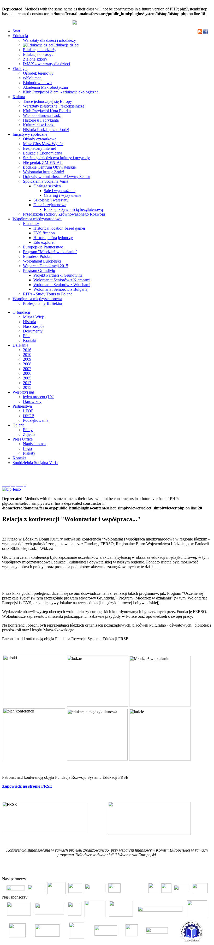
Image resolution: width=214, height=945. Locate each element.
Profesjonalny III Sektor (42, 303)
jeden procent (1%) (38, 397)
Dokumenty (33, 331)
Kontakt (29, 340)
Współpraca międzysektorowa (37, 298)
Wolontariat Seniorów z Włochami (61, 284)
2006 (27, 373)
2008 (27, 364)
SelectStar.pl (197, 870)
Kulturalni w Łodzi (39, 125)
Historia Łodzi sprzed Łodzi (46, 129)
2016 (27, 350)
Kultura (19, 96)
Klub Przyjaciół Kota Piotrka (47, 111)
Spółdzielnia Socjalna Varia (45, 181)
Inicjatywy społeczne (30, 134)
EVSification (44, 233)
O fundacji (21, 312)
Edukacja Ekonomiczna (42, 153)
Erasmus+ (31, 223)
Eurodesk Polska (37, 256)
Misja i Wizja (34, 317)
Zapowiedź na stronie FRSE (27, 786)
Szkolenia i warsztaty (50, 200)
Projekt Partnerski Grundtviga (57, 275)
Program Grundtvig (39, 270)
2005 (27, 378)
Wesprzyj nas (23, 392)
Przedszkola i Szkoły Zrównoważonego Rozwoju (64, 214)
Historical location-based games (59, 228)
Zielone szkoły (35, 59)
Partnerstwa (22, 406)
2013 (27, 383)
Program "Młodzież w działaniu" (50, 251)
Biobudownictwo (37, 82)
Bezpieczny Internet (39, 148)
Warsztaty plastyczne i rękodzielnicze (53, 106)
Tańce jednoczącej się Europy (47, 101)
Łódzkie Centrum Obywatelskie (49, 167)
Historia (29, 321)
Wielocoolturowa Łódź (42, 115)
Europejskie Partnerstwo (43, 247)
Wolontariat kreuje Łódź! (43, 172)
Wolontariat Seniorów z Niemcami (61, 280)
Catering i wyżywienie (62, 195)
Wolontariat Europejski (42, 261)
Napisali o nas (34, 444)
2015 (27, 387)
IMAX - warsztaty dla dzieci (46, 64)
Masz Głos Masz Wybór (43, 143)
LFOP (28, 411)
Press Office (23, 439)
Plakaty (29, 453)
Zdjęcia (29, 434)
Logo (27, 448)
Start (16, 31)
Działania (20, 345)
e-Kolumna (32, 78)
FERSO (183, 870)
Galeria (19, 425)
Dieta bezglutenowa (49, 205)
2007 (27, 368)
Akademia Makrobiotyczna (45, 87)
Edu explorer (44, 242)
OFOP (28, 415)
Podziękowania (35, 420)
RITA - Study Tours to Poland (48, 294)
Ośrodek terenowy (38, 73)
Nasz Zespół (33, 326)
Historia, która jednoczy (53, 237)
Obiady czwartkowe (39, 139)
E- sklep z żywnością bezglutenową (73, 209)
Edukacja (20, 35)
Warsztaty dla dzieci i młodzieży (49, 40)
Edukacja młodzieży (39, 49)
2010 (27, 354)
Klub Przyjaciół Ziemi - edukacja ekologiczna (60, 92)
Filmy (28, 429)
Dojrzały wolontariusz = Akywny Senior (56, 176)
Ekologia (20, 68)
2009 (27, 359)
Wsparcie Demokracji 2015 (45, 266)
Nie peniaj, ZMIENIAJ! (43, 162)
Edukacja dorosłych (39, 54)
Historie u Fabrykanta (41, 120)
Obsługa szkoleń (47, 186)
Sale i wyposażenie (59, 190)
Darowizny (32, 401)
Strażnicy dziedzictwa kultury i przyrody (56, 158)
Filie (26, 336)
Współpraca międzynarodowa (37, 219)
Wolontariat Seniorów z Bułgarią (60, 289)
